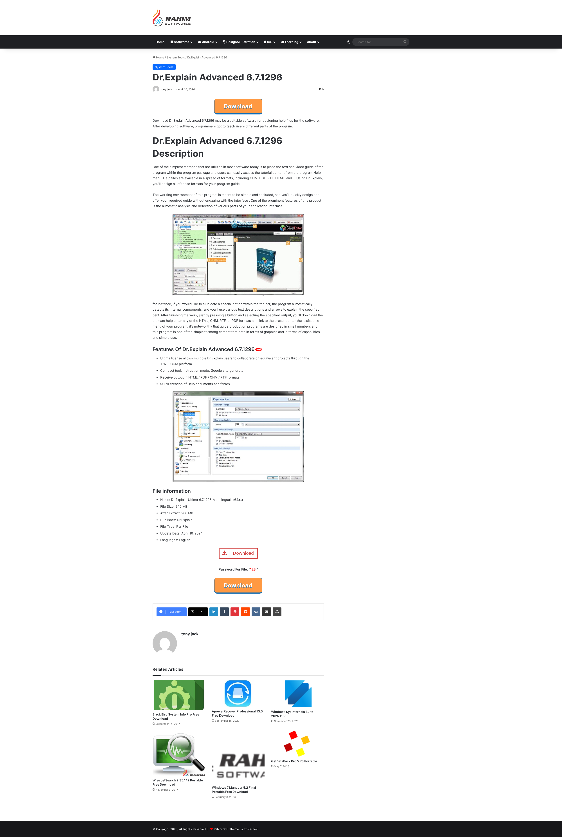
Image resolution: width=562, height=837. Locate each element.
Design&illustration (240, 42)
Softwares (181, 42)
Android (207, 42)
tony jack (166, 89)
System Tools (176, 57)
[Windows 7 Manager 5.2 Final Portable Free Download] (238, 756)
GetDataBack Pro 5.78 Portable (294, 761)
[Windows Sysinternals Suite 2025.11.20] (297, 693)
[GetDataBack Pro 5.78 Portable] (297, 743)
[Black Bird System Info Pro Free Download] (179, 695)
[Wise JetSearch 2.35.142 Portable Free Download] (179, 753)
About (311, 42)
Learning (291, 42)
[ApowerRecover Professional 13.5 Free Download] (238, 693)
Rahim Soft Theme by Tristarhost (236, 829)
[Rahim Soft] (172, 18)
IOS (269, 42)
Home (160, 42)
